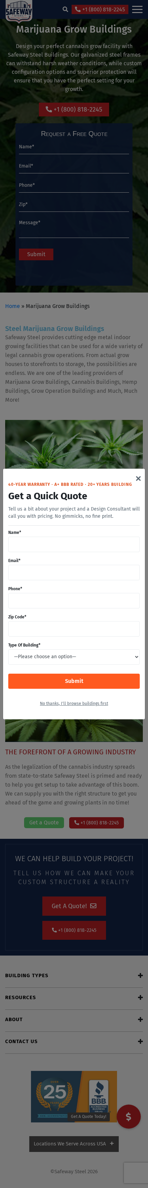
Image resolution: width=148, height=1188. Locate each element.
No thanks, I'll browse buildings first (74, 704)
